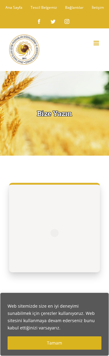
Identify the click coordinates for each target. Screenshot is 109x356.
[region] (54, 324)
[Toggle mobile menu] (97, 43)
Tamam (54, 343)
